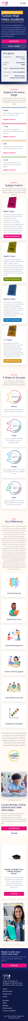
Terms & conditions (9, 1010)
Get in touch (14, 894)
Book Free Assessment (14, 46)
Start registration (14, 828)
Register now (14, 965)
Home (5, 1003)
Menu (24, 3)
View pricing (14, 833)
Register (5, 1005)
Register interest (14, 41)
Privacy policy (7, 1008)
